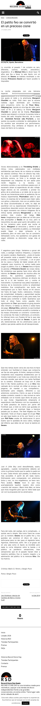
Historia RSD (6, 639)
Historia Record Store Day (11, 657)
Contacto (4, 663)
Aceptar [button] (25, 703)
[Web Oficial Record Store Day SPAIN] (20, 5)
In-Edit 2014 (36, 596)
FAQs (3, 648)
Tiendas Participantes (9, 642)
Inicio (2, 18)
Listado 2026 (6, 636)
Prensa (4, 645)
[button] (38, 12)
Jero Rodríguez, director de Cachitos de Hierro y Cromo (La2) (10, 598)
